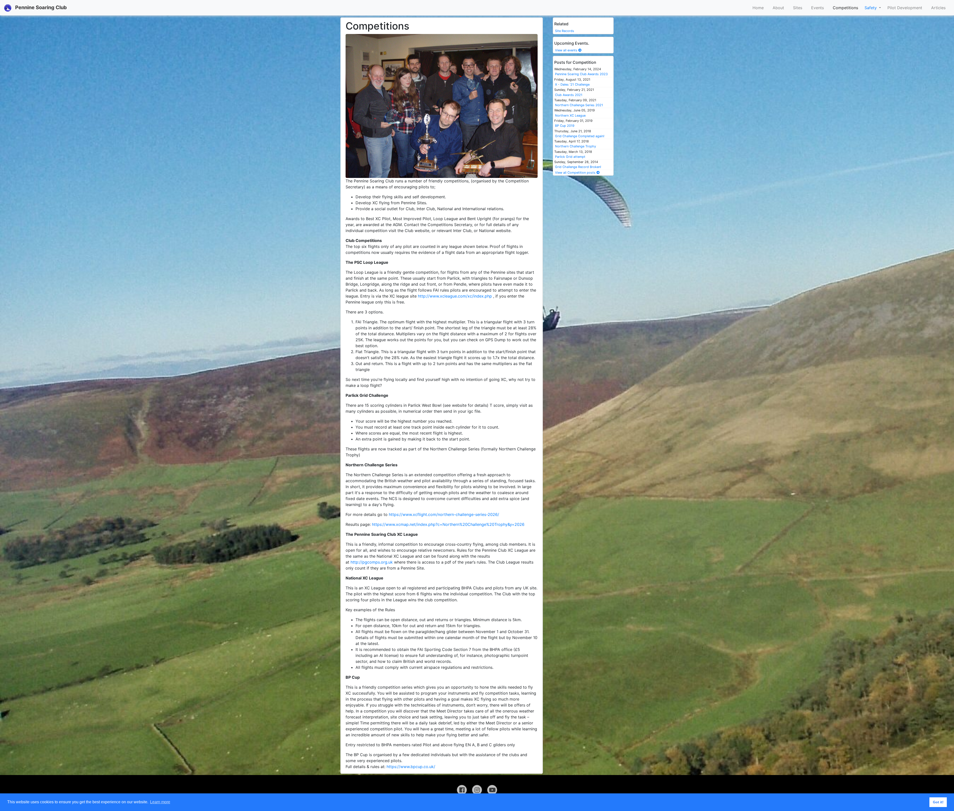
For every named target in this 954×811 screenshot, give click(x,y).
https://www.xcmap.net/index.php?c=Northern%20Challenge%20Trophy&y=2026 (448, 524)
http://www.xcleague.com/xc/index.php (455, 296)
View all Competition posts (575, 172)
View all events (566, 50)
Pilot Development (904, 7)
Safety (871, 7)
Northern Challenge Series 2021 (579, 105)
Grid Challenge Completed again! (579, 136)
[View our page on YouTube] (492, 790)
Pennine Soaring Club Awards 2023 (581, 74)
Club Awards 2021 (568, 95)
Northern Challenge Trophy (575, 146)
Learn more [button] (160, 802)
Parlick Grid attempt (570, 157)
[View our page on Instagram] (477, 790)
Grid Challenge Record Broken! (578, 167)
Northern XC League (570, 115)
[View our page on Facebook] (462, 790)
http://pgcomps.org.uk (372, 562)
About (778, 7)
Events (817, 7)
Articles (938, 7)
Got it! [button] (938, 802)
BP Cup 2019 (564, 126)
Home (758, 7)
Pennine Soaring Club (40, 7)
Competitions (845, 7)
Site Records (564, 31)
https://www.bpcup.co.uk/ (411, 766)
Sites (797, 7)
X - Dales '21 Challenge (572, 84)
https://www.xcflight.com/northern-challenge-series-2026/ (444, 514)
